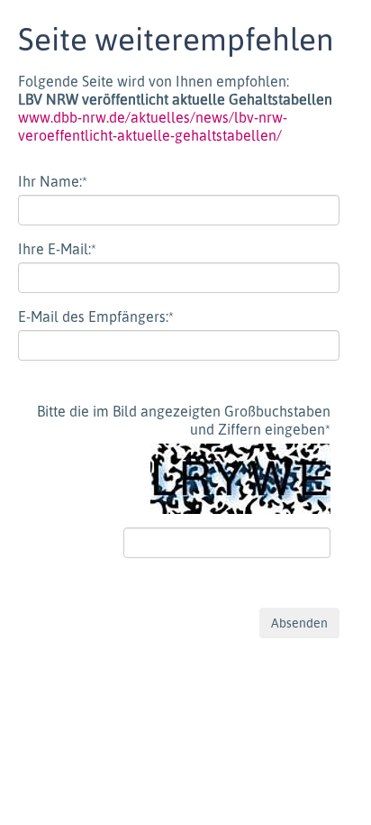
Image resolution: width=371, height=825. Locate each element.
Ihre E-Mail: (57, 249)
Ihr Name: (52, 181)
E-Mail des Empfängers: (96, 316)
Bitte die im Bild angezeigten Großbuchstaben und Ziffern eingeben (183, 420)
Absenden (299, 622)
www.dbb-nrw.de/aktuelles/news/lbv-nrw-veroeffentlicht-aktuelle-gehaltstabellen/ (152, 126)
